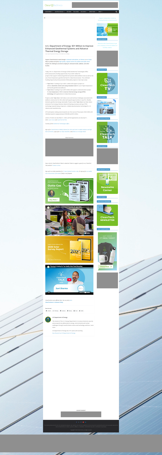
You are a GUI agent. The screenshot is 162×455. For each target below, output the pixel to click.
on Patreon (82, 59)
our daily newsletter (65, 131)
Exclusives (83, 11)
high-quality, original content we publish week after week (74, 61)
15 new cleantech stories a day (70, 171)
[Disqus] (69, 354)
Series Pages (92, 11)
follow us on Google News (79, 131)
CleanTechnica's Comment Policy (54, 302)
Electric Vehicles (59, 11)
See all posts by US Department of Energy (63, 333)
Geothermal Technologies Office (61, 123)
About (100, 11)
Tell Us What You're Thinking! (64, 53)
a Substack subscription (72, 59)
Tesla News (76, 11)
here (71, 300)
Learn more (51, 120)
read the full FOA (62, 120)
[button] (52, 12)
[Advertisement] (95, 5)
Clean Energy (48, 11)
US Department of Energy (53, 53)
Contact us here (56, 165)
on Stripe (89, 59)
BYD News (69, 11)
